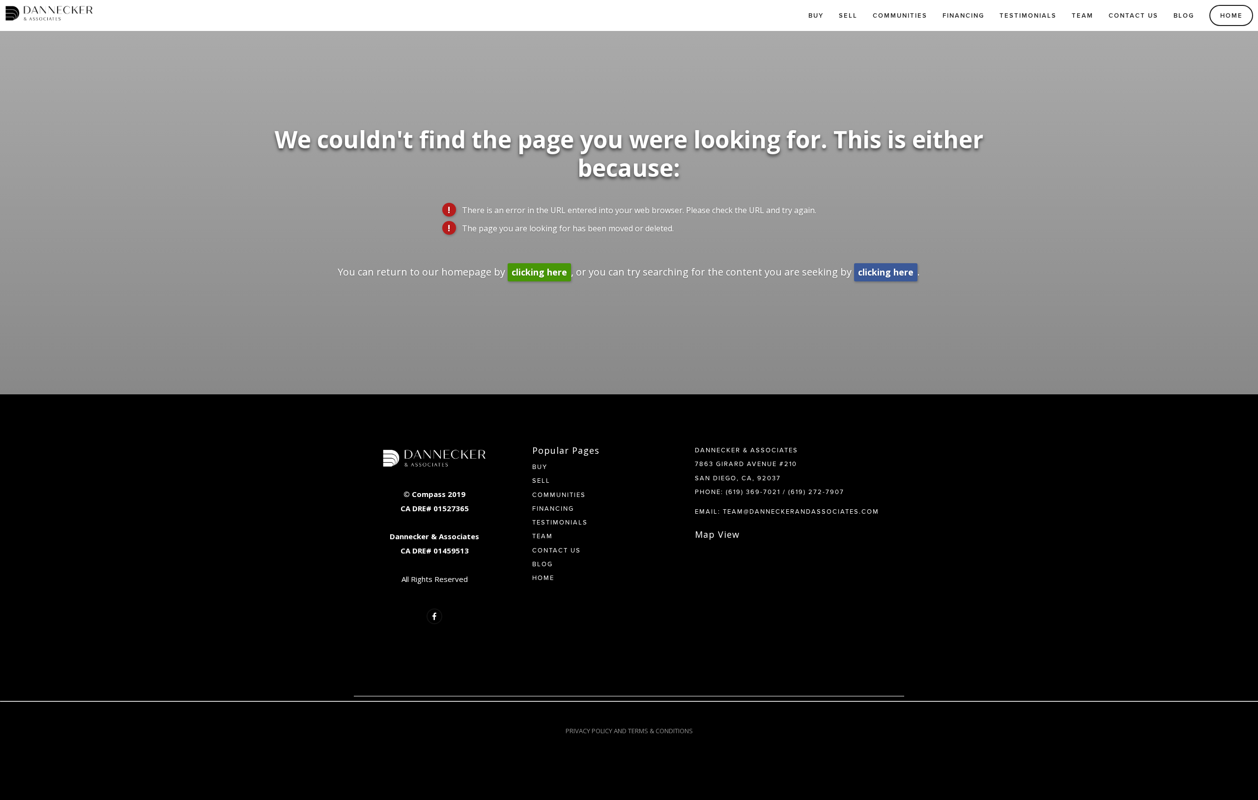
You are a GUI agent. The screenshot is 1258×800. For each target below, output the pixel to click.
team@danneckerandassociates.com (801, 511)
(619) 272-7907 (816, 491)
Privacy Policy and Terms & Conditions (629, 730)
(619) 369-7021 (753, 491)
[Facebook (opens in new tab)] (434, 616)
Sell (848, 15)
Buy (816, 15)
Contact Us (1133, 15)
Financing (963, 15)
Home (1231, 15)
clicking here (539, 272)
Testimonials (1028, 15)
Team (1082, 15)
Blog (1183, 15)
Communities (900, 15)
